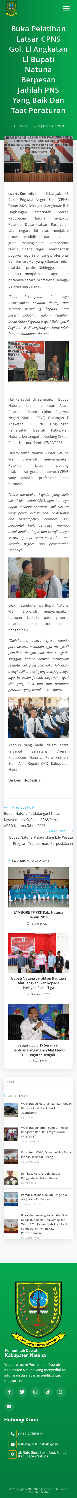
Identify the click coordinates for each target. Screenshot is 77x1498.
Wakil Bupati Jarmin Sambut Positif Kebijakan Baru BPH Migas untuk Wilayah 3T (44, 1132)
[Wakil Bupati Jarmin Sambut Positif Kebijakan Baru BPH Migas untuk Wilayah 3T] (11, 1134)
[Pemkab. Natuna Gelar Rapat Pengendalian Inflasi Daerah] (11, 1178)
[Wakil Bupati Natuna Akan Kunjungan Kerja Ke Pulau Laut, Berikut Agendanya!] (11, 1110)
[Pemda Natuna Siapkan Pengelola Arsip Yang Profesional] (11, 1199)
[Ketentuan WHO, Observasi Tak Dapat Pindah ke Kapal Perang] (11, 1156)
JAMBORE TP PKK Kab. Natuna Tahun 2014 (38, 914)
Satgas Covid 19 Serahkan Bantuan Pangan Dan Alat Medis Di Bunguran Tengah (38, 1050)
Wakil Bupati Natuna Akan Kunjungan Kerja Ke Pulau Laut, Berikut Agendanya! (46, 1108)
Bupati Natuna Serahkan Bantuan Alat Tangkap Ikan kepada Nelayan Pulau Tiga (38, 983)
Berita (23, 126)
